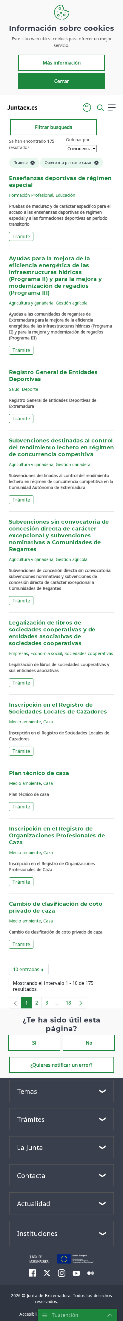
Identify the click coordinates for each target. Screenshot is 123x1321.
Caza (48, 722)
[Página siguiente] (81, 1002)
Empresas (18, 653)
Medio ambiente (25, 722)
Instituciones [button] (37, 1233)
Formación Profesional (31, 195)
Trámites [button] (30, 1119)
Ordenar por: (78, 139)
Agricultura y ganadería (31, 303)
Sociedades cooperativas (88, 653)
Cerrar (61, 81)
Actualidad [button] (33, 1203)
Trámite (21, 236)
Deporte (30, 389)
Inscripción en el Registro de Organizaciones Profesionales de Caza (57, 835)
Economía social (46, 653)
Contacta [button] (31, 1175)
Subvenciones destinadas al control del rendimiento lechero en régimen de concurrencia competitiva (61, 447)
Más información (62, 62)
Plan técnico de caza (39, 773)
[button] (87, 107)
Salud (14, 389)
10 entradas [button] (31, 970)
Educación (65, 195)
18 (70, 1003)
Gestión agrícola (71, 303)
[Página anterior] (15, 1002)
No (89, 1042)
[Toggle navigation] (45, 107)
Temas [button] (27, 1091)
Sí (34, 1042)
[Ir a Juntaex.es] (20, 107)
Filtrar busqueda (53, 127)
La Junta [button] (30, 1147)
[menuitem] (32, 1273)
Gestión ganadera (73, 464)
